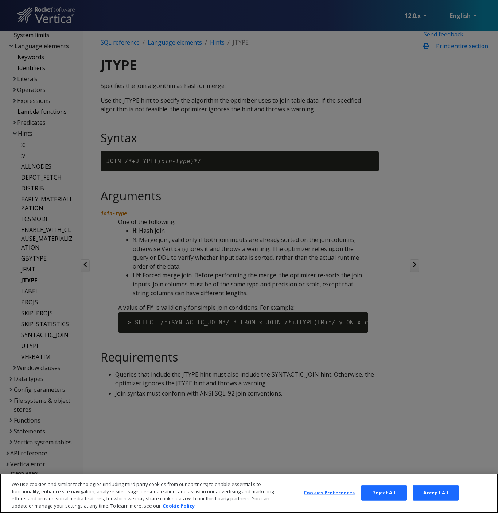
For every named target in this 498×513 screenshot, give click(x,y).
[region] (249, 493)
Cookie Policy (179, 505)
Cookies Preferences (329, 492)
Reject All (383, 492)
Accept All (435, 492)
